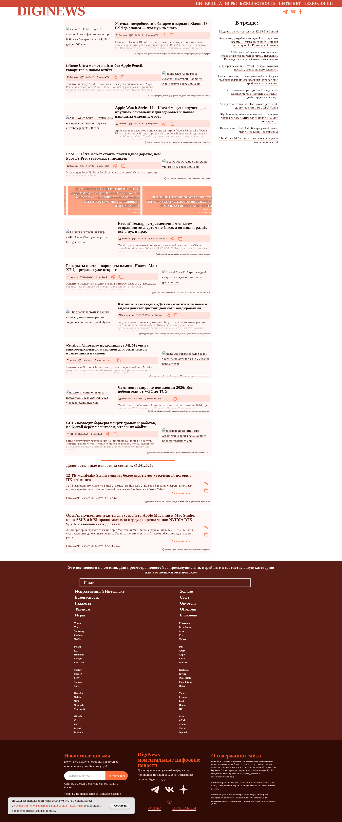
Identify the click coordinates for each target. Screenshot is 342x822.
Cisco (77, 720)
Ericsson (79, 662)
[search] (256, 582)
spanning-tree (178, 254)
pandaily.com (149, 334)
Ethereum (184, 623)
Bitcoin (78, 728)
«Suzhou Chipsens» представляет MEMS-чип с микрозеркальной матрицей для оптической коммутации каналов (107, 349)
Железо (73, 360)
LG (76, 650)
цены (208, 178)
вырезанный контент (183, 502)
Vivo (181, 635)
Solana (78, 681)
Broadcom (185, 627)
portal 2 (168, 502)
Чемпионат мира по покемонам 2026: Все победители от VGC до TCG (155, 389)
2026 (151, 411)
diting (143, 334)
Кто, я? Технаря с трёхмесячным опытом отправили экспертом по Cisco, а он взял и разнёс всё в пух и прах (162, 227)
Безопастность (258, 3)
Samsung (79, 631)
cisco (163, 254)
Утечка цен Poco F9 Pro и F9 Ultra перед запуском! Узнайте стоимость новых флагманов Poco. (112, 174)
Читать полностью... (181, 493)
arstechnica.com (152, 502)
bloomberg (166, 96)
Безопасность (127, 315)
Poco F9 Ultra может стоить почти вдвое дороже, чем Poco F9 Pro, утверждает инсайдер (113, 156)
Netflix (78, 639)
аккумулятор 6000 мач (175, 54)
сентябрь (206, 142)
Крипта (213, 3)
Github (78, 716)
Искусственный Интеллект (100, 591)
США (208, 452)
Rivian (182, 673)
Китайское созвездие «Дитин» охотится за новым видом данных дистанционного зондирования (162, 306)
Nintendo (79, 705)
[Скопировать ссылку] (172, 35)
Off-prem (188, 609)
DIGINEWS (51, 10)
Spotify (78, 669)
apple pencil (158, 96)
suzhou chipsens (173, 376)
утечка (203, 178)
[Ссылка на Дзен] (300, 12)
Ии (199, 3)
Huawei (167, 292)
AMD (182, 650)
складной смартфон (203, 54)
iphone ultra (186, 96)
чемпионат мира (204, 411)
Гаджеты (123, 35)
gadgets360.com (142, 54)
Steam (77, 646)
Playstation (185, 681)
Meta (182, 693)
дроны (178, 452)
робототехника (200, 452)
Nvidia (186, 550)
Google (78, 658)
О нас (154, 808)
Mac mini (180, 550)
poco (189, 178)
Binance (78, 732)
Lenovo (183, 697)
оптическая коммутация (201, 376)
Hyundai (79, 654)
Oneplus (78, 693)
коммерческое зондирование (169, 334)
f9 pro (168, 178)
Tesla (182, 728)
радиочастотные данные (194, 334)
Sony (77, 677)
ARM (182, 720)
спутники (206, 334)
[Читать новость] (89, 37)
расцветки (188, 292)
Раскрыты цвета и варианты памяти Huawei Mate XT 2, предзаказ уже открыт (112, 267)
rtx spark (192, 550)
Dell (181, 646)
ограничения (189, 452)
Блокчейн (189, 615)
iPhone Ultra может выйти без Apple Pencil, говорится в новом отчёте (104, 67)
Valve (173, 502)
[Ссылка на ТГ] (150, 789)
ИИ (181, 376)
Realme (78, 635)
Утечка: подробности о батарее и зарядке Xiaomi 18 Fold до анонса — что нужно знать (161, 25)
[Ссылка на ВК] (293, 12)
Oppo (182, 685)
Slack (77, 685)
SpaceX (78, 673)
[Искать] (315, 12)
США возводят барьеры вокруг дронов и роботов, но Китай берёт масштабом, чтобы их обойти (111, 425)
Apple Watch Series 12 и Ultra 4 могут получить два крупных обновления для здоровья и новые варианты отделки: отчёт (161, 111)
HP (180, 709)
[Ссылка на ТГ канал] (285, 12)
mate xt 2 (173, 292)
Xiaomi (78, 623)
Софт (184, 597)
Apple (152, 96)
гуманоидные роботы (168, 452)
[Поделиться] (163, 35)
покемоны (194, 411)
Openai (183, 732)
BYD (76, 724)
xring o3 (164, 54)
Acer (181, 631)
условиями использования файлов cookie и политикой (49, 805)
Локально (125, 238)
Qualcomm (185, 677)
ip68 (149, 54)
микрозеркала (187, 376)
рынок (207, 550)
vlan (195, 254)
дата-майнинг (195, 502)
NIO (76, 701)
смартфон (196, 292)
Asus (181, 716)
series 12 (169, 142)
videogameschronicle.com (165, 411)
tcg (155, 411)
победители (186, 411)
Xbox (77, 627)
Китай (157, 334)
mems (153, 376)
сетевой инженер (204, 254)
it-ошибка (169, 254)
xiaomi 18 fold (156, 54)
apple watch (151, 142)
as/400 (159, 254)
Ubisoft (183, 662)
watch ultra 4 (177, 142)
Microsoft (79, 709)
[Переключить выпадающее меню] (336, 3)
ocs (157, 376)
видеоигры (177, 411)
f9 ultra (173, 178)
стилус (207, 96)
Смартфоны (196, 178)
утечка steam (205, 502)
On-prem (188, 603)
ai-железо (167, 550)
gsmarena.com (159, 292)
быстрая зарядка (189, 54)
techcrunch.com (154, 452)
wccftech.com (200, 550)
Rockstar (184, 669)
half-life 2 (162, 502)
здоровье (185, 142)
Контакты (184, 808)
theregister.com (188, 254)
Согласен (120, 805)
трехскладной (205, 292)
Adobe (182, 724)
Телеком (82, 609)
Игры (231, 3)
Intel (181, 701)
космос (182, 334)
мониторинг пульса (195, 142)
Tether (182, 639)
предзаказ (180, 292)
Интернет (290, 3)
